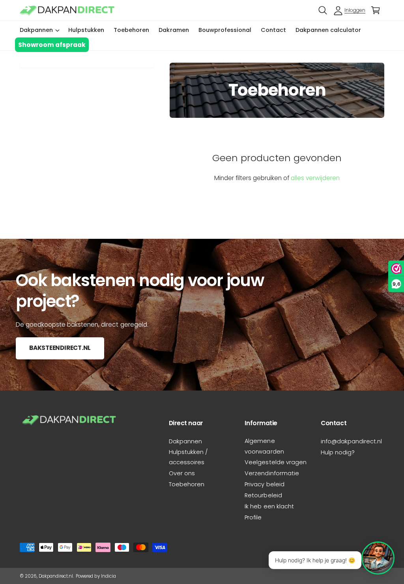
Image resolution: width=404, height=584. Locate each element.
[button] (322, 10)
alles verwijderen (315, 178)
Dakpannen (185, 441)
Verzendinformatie (272, 473)
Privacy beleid (264, 484)
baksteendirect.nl (60, 348)
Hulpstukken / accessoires (188, 457)
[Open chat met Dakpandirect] (378, 558)
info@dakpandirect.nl (351, 441)
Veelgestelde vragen (275, 462)
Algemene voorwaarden (264, 446)
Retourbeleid (263, 495)
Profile (253, 517)
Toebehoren (186, 484)
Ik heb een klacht (269, 506)
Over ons (182, 473)
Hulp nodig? (338, 452)
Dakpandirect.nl (56, 576)
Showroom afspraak (52, 45)
